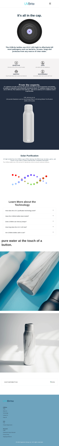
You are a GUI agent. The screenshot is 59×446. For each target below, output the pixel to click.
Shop (4, 408)
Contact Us (5, 415)
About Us (5, 411)
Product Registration (7, 425)
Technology (5, 413)
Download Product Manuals (9, 432)
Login (4, 430)
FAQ (4, 422)
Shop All (5, 417)
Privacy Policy (6, 434)
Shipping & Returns (7, 436)
